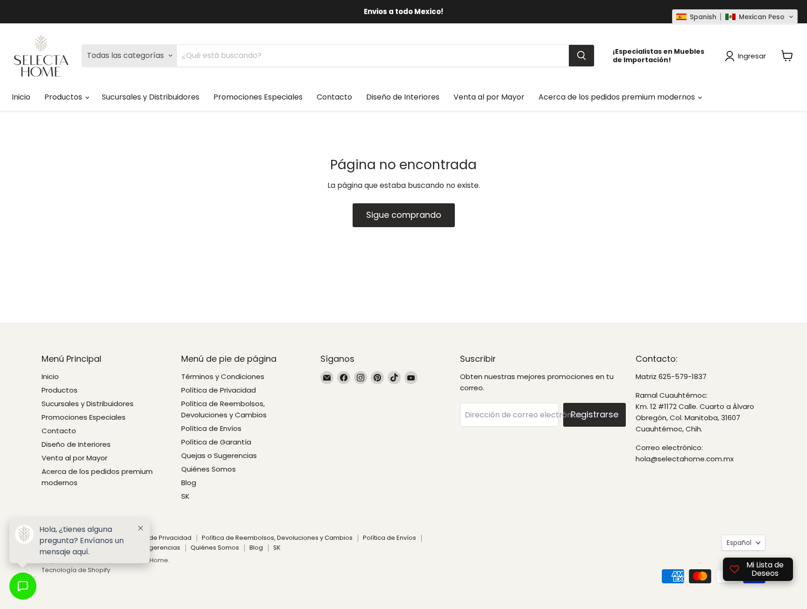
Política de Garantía (216, 442)
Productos (64, 97)
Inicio (21, 97)
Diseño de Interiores (402, 97)
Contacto (334, 97)
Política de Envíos (211, 428)
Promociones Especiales (258, 97)
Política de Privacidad (218, 390)
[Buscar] (581, 55)
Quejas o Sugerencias (219, 455)
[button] (735, 16)
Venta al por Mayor (488, 97)
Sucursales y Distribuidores (150, 97)
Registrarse (594, 414)
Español (739, 542)
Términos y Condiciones (222, 376)
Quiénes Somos (208, 469)
